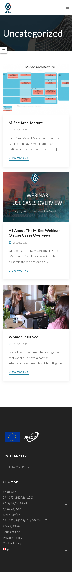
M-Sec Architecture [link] (26, 123)
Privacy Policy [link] (12, 537)
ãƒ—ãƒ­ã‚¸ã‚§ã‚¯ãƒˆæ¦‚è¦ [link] (18, 497)
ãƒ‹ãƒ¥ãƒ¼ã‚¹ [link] (12, 509)
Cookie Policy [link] (12, 543)
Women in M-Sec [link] (23, 337)
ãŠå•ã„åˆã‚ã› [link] (11, 526)
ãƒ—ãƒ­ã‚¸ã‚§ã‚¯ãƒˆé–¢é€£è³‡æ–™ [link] (25, 520)
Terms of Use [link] (11, 532)
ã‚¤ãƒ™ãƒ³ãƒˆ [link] (12, 514)
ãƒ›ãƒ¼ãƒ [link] (10, 491)
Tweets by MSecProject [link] (17, 467)
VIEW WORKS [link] (19, 158)
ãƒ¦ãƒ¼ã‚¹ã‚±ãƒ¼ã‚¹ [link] (16, 503)
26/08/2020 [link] (20, 130)
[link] (8, 7)
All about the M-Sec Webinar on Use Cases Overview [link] (34, 232)
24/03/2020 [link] (20, 344)
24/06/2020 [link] (20, 242)
